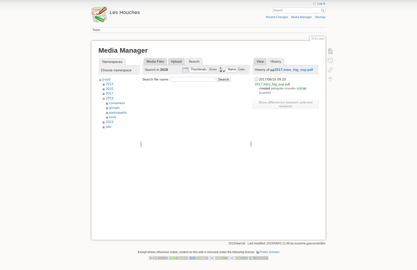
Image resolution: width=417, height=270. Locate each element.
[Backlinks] (330, 69)
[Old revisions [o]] (330, 60)
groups (114, 107)
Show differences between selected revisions (285, 104)
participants (118, 112)
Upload (176, 61)
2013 (109, 84)
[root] (106, 79)
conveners (117, 103)
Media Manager (301, 17)
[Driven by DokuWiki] (258, 258)
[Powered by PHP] (198, 258)
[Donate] (178, 258)
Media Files (155, 61)
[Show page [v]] (330, 51)
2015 (109, 89)
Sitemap (320, 17)
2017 (109, 93)
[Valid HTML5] (218, 258)
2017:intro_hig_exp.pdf (294, 70)
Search (323, 10)
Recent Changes (277, 17)
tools (112, 117)
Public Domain (269, 252)
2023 (109, 122)
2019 (109, 98)
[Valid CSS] (238, 258)
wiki (108, 127)
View (260, 61)
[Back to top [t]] (330, 78)
